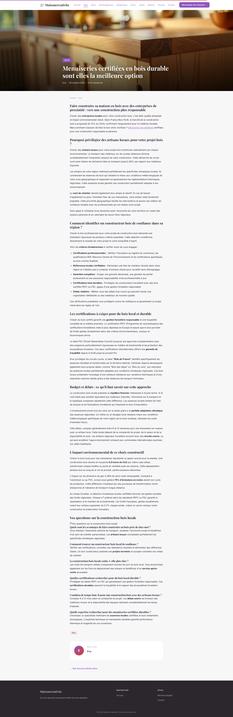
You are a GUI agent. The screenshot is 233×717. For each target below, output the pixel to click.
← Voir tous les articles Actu (83, 668)
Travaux (171, 5)
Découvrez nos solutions (140, 127)
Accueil (77, 5)
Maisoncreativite (54, 5)
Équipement (121, 5)
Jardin (142, 5)
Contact (161, 700)
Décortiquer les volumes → (194, 5)
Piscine (161, 5)
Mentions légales (164, 695)
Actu (86, 5)
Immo (133, 5)
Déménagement (106, 5)
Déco (93, 5)
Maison (151, 5)
